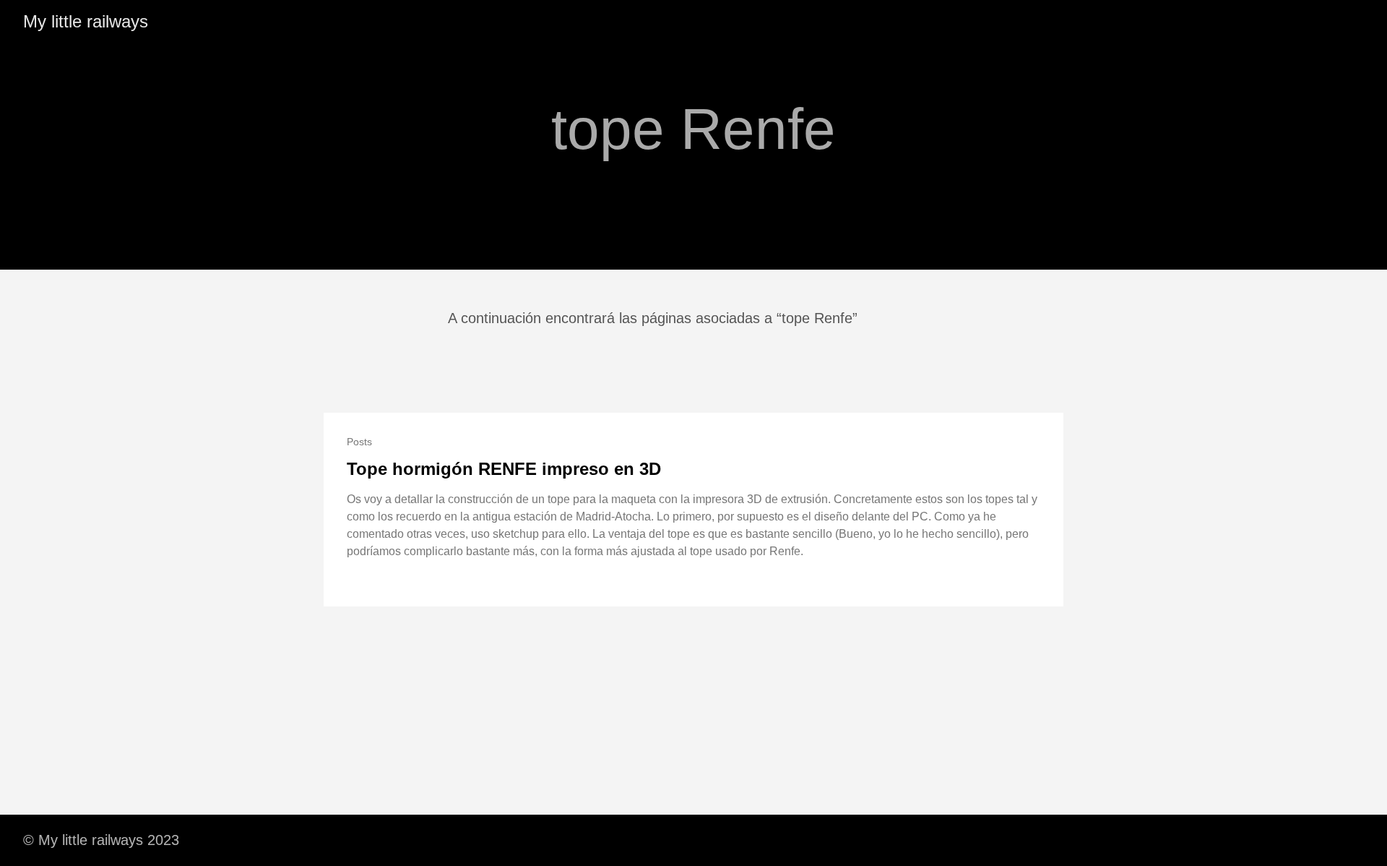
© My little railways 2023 (101, 840)
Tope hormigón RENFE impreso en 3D (504, 469)
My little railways (85, 21)
